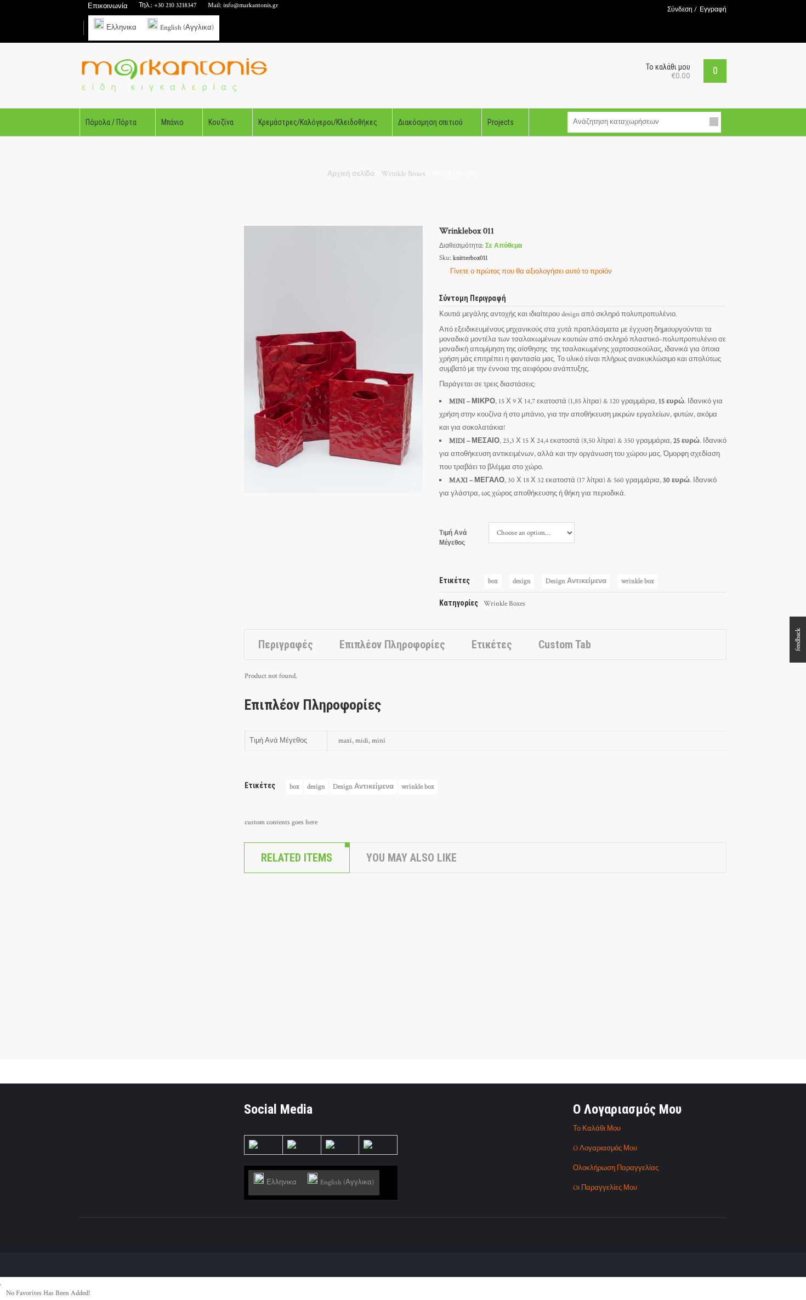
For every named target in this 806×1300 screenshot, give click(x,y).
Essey (258, 1022)
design (522, 581)
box (493, 581)
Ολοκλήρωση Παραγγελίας (616, 1168)
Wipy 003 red (271, 1035)
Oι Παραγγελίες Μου (605, 1188)
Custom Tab (564, 644)
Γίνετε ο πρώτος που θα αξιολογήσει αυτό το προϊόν (531, 271)
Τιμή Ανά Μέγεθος (453, 538)
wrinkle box (637, 581)
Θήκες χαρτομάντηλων (308, 1022)
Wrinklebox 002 (275, 911)
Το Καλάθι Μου (597, 1128)
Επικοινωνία (108, 6)
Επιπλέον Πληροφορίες (392, 644)
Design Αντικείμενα (576, 581)
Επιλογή (274, 975)
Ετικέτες (492, 644)
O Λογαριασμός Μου (605, 1148)
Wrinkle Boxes (403, 174)
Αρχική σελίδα (350, 174)
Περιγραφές (285, 644)
